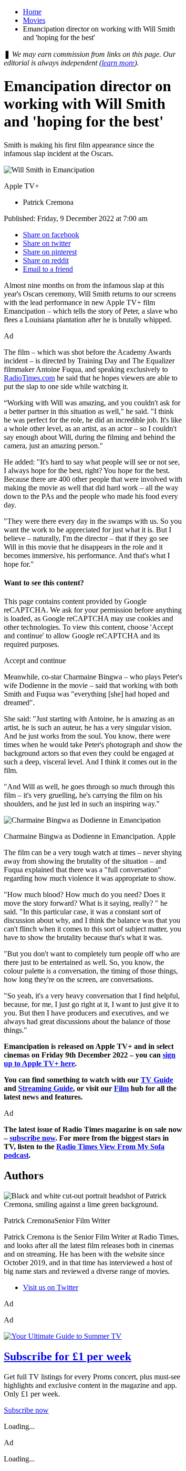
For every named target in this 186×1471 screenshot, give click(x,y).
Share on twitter (47, 243)
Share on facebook (51, 235)
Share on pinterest (50, 252)
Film (121, 1088)
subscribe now (32, 1138)
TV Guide (157, 1080)
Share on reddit (46, 260)
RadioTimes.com (29, 378)
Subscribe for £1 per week (67, 1356)
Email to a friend (48, 269)
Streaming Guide (45, 1088)
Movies (34, 20)
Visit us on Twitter (50, 1287)
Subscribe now (26, 1410)
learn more (118, 63)
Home (32, 12)
